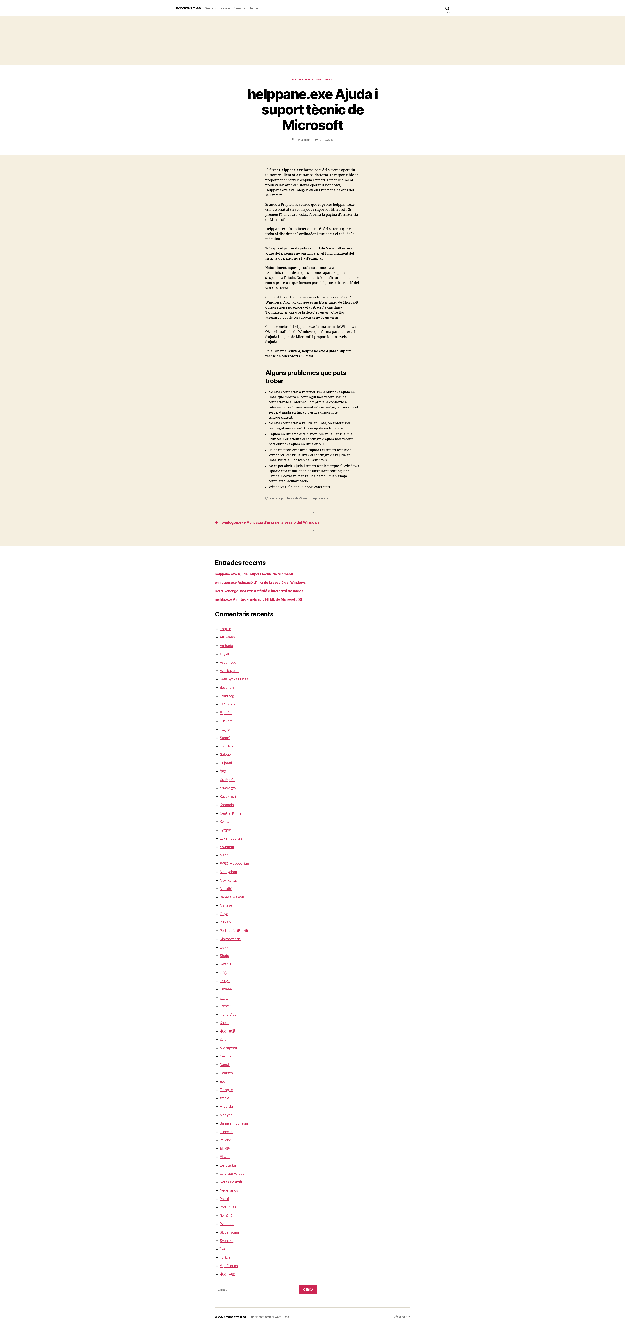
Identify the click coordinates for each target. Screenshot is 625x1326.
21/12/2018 (326, 139)
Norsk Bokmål (231, 1182)
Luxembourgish (232, 838)
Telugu (225, 981)
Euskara (226, 721)
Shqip (224, 956)
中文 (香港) (228, 1031)
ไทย (223, 1249)
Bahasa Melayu (232, 897)
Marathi (226, 889)
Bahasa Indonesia (234, 1123)
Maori (224, 855)
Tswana (226, 989)
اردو (224, 998)
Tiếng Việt (228, 1014)
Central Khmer (231, 813)
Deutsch (226, 1073)
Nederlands (229, 1190)
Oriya (224, 914)
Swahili (225, 964)
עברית (224, 1098)
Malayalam (228, 872)
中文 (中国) (228, 1274)
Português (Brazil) (234, 931)
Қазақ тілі (228, 796)
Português (228, 1207)
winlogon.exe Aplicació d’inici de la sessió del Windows (260, 582)
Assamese (228, 662)
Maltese (226, 905)
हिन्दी (223, 771)
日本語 (225, 1148)
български (228, 1048)
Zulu (223, 1039)
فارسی (225, 729)
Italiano (225, 1140)
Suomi (225, 738)
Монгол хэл (229, 880)
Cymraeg (227, 696)
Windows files (188, 8)
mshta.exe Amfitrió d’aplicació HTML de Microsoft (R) (258, 599)
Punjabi (225, 922)
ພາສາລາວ (227, 847)
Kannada (227, 805)
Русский (227, 1224)
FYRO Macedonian (234, 864)
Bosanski (227, 687)
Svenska (226, 1241)
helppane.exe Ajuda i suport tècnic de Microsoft (254, 574)
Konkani (226, 822)
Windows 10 (325, 79)
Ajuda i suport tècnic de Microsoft (290, 498)
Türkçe (225, 1257)
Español (226, 713)
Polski (224, 1199)
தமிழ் (223, 972)
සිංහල (224, 947)
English (225, 629)
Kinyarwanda (230, 939)
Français (226, 1090)
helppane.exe (320, 498)
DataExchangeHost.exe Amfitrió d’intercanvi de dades (259, 591)
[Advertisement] (312, 40)
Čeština (226, 1056)
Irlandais (226, 746)
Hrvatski (226, 1107)
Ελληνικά (227, 704)
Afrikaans (227, 637)
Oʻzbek (225, 1006)
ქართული (228, 788)
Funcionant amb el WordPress (269, 1317)
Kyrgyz (225, 830)
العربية (224, 654)
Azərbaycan (229, 671)
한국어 (225, 1157)
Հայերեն (227, 780)
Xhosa (224, 1023)
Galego (225, 755)
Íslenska (226, 1132)
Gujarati (226, 763)
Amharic (226, 646)
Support (305, 139)
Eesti (223, 1081)
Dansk (225, 1065)
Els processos (302, 79)
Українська (229, 1266)
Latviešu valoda (232, 1174)
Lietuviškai (228, 1165)
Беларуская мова (234, 679)
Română (226, 1216)
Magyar (226, 1115)
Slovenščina (229, 1232)
